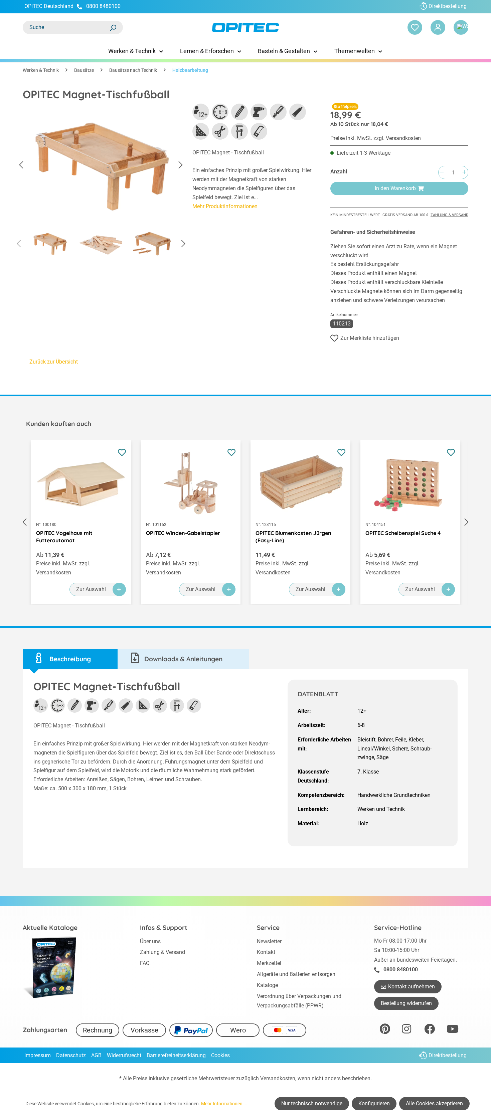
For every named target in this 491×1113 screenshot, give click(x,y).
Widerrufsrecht (124, 1055)
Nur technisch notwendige (311, 1103)
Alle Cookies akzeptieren (434, 1103)
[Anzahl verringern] (441, 172)
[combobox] (66, 27)
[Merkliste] (414, 27)
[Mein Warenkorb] (461, 27)
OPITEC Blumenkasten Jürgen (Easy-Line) (293, 537)
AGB (96, 1055)
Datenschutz (71, 1055)
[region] (101, 182)
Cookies (220, 1055)
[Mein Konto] (438, 27)
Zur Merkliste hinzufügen (369, 338)
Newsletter (269, 941)
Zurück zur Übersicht (53, 362)
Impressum (37, 1055)
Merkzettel (269, 963)
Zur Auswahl (91, 589)
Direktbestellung (448, 6)
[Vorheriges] (21, 165)
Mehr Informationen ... (224, 1103)
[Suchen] (113, 27)
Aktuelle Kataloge (50, 928)
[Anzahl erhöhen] (464, 172)
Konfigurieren (374, 1103)
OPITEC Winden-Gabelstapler (183, 533)
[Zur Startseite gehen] (245, 27)
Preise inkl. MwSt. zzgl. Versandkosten (375, 138)
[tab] (70, 659)
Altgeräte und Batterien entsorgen (296, 974)
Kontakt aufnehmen (411, 986)
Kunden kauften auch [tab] (58, 424)
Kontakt (266, 952)
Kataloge (267, 985)
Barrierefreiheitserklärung (176, 1055)
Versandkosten (277, 1078)
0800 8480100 (103, 6)
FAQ (145, 963)
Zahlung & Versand (449, 215)
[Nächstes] (181, 165)
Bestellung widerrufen (406, 1003)
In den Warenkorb (395, 188)
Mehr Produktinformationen (225, 206)
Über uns (150, 941)
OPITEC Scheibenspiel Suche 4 (403, 533)
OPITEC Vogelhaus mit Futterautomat (64, 537)
